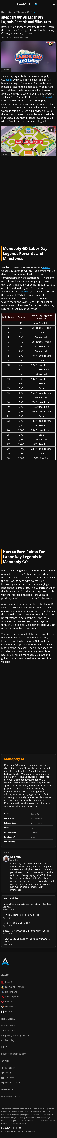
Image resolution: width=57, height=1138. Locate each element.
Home (3, 12)
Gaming (11, 12)
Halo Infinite (11, 991)
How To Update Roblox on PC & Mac (21, 914)
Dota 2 (8, 981)
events (46, 267)
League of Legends (14, 986)
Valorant (9, 1001)
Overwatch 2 (11, 1006)
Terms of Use (8, 1030)
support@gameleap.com (13, 1053)
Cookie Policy (7, 1040)
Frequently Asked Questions (15, 1035)
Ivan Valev (24, 37)
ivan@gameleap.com (11, 1096)
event (9, 79)
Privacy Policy (8, 1025)
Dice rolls (48, 97)
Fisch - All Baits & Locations (16, 922)
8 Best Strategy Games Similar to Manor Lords (26, 930)
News (33, 12)
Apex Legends (12, 996)
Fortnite (9, 1011)
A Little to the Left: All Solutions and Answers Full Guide (27, 940)
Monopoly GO (23, 12)
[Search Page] (54, 4)
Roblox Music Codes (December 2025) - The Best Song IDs (27, 905)
